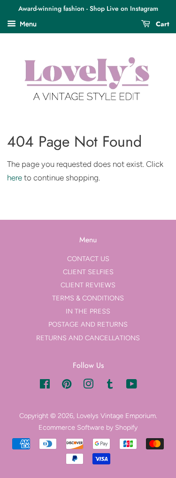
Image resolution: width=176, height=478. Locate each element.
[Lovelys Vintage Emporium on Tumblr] (110, 385)
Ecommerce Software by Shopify (88, 427)
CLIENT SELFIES (88, 272)
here (14, 177)
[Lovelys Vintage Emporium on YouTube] (131, 385)
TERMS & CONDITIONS (88, 298)
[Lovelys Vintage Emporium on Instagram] (88, 385)
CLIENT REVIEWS (88, 285)
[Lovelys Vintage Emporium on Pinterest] (66, 385)
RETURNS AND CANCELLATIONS (88, 338)
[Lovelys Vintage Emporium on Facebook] (44, 385)
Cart (161, 24)
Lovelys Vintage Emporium (116, 415)
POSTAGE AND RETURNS (88, 324)
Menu (27, 24)
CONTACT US (88, 258)
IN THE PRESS (88, 311)
